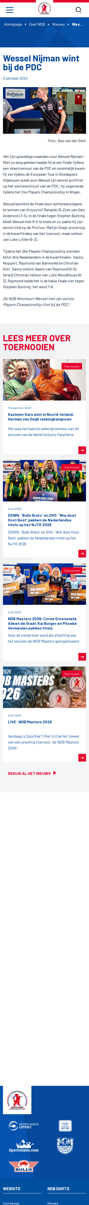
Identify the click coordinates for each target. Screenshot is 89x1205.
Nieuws (58, 24)
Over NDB (37, 24)
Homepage (13, 24)
